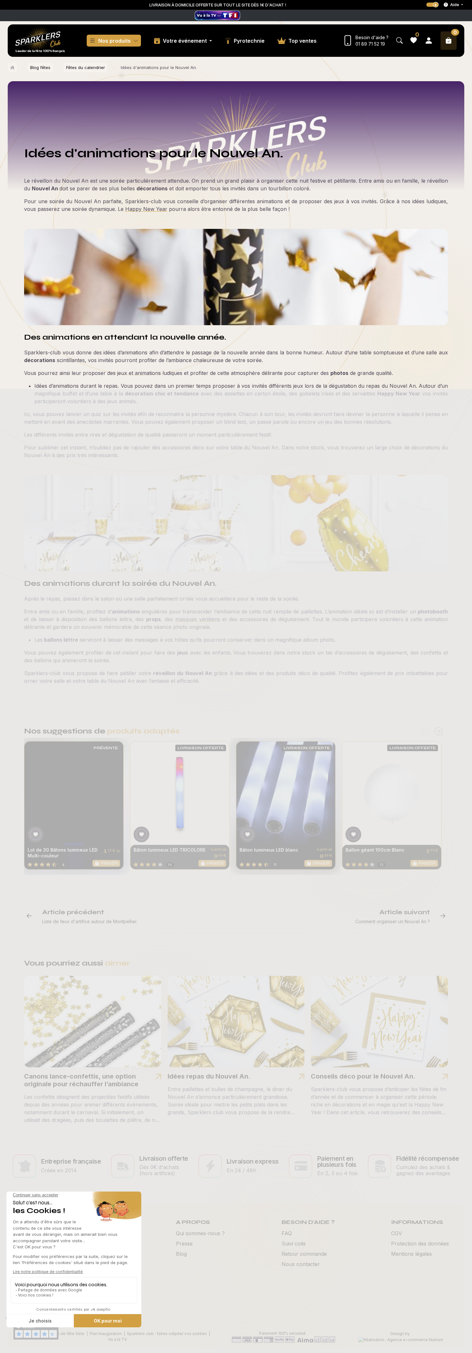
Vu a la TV (117, 1339)
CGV (396, 1233)
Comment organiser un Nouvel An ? (392, 921)
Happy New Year (146, 209)
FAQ (287, 1233)
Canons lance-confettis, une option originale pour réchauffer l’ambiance (81, 1080)
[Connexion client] (428, 41)
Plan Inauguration (106, 1333)
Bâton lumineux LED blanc (269, 850)
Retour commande (304, 1253)
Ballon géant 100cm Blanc (375, 850)
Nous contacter (301, 1264)
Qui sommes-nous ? (200, 1233)
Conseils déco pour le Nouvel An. (363, 1076)
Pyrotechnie (249, 41)
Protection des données (420, 1243)
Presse (184, 1243)
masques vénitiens (197, 619)
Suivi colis (294, 1243)
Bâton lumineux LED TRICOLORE (169, 850)
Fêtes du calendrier (85, 67)
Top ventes (302, 41)
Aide (454, 4)
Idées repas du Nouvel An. (209, 1076)
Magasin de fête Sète (63, 1333)
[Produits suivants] (438, 731)
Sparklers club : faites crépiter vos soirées (167, 1333)
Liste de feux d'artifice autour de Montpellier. (89, 921)
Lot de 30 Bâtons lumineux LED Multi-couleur (63, 852)
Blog (181, 1253)
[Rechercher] (399, 41)
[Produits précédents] (425, 731)
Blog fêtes (40, 67)
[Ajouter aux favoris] (35, 834)
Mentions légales (411, 1253)
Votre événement (185, 41)
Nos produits (114, 41)
